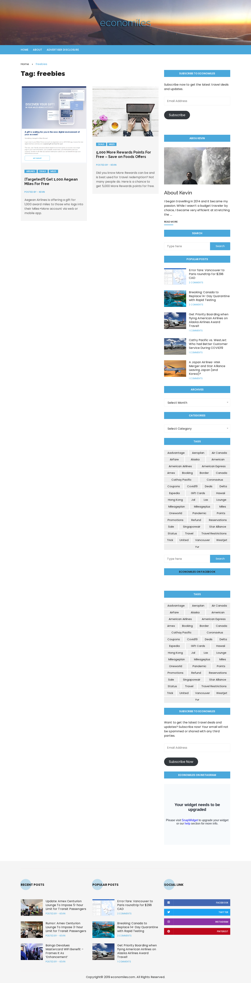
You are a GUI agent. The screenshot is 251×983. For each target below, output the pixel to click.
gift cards (198, 493)
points (221, 513)
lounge (221, 500)
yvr (197, 547)
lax (206, 500)
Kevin (42, 192)
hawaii (220, 493)
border (204, 473)
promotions (175, 520)
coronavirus (215, 480)
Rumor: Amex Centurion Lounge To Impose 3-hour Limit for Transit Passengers (66, 927)
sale (171, 527)
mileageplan (176, 506)
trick (170, 540)
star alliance (217, 527)
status (172, 533)
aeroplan (198, 453)
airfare (174, 459)
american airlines (180, 466)
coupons (173, 486)
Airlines (30, 171)
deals (208, 486)
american (218, 459)
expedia (174, 493)
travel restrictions (214, 533)
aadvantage (176, 453)
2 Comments (196, 282)
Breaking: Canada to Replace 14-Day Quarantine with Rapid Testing (209, 296)
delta (223, 486)
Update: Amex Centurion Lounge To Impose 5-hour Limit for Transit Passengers (66, 905)
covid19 (192, 486)
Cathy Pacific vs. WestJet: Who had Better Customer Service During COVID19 (208, 344)
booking (187, 473)
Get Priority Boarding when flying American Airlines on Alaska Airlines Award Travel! (208, 320)
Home (24, 50)
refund (196, 520)
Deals (43, 171)
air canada (219, 453)
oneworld (175, 513)
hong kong (175, 500)
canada (221, 473)
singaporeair (191, 527)
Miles (53, 171)
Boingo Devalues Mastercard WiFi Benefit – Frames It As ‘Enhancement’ (64, 951)
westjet (221, 540)
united (184, 540)
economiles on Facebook (197, 572)
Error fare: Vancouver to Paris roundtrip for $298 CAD (207, 274)
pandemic (199, 513)
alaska (195, 459)
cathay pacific (181, 480)
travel (189, 533)
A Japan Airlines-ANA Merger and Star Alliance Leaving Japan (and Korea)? (207, 368)
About (37, 50)
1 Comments (196, 331)
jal (193, 500)
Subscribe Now (181, 761)
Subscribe (177, 115)
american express (214, 466)
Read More (171, 222)
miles (222, 506)
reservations (218, 520)
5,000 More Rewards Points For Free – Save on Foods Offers (123, 154)
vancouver (202, 540)
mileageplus (202, 506)
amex (171, 473)
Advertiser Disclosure (63, 50)
